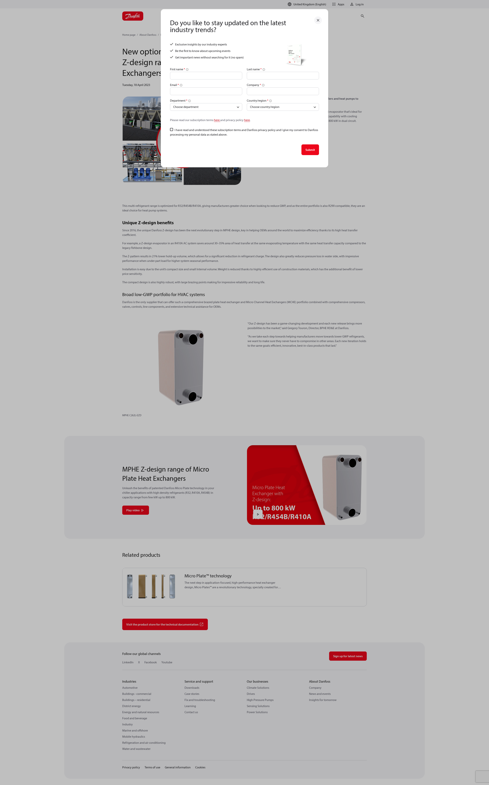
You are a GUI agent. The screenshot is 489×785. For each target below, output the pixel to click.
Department (178, 100)
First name (177, 69)
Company (254, 85)
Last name (254, 69)
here (217, 120)
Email (174, 85)
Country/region (257, 100)
